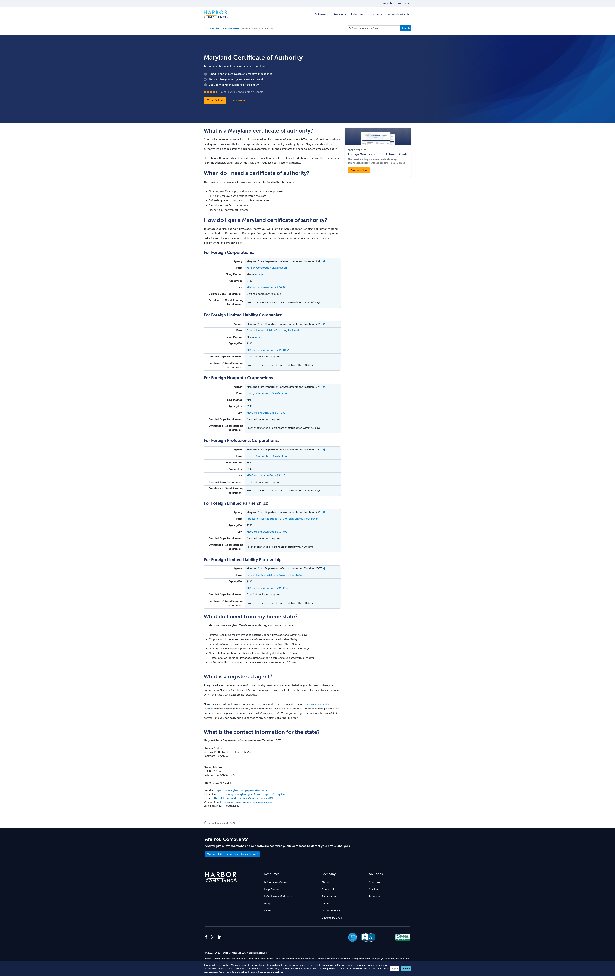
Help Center (271, 889)
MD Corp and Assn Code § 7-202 (266, 287)
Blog (267, 903)
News (267, 910)
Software (320, 14)
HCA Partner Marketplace (279, 896)
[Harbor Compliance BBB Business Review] (366, 937)
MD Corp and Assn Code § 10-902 (267, 531)
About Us (327, 882)
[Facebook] (207, 937)
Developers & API (332, 917)
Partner (375, 14)
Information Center (399, 14)
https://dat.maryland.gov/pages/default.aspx (241, 790)
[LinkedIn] (219, 937)
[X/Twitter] (212, 937)
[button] (324, 261)
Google (259, 91)
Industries (357, 14)
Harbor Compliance (216, 14)
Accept (406, 968)
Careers (326, 903)
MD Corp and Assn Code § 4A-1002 (268, 350)
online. (259, 274)
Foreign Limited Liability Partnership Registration (275, 575)
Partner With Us (331, 910)
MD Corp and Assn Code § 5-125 (266, 475)
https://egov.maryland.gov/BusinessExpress (246, 802)
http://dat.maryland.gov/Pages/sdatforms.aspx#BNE (243, 798)
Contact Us (328, 889)
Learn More (239, 100)
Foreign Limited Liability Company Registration (274, 330)
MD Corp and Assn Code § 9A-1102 (267, 588)
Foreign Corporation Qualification (267, 267)
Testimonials (329, 896)
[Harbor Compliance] (221, 877)
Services (338, 14)
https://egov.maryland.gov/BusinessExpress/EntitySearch (255, 794)
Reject (394, 968)
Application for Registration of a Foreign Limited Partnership (282, 518)
